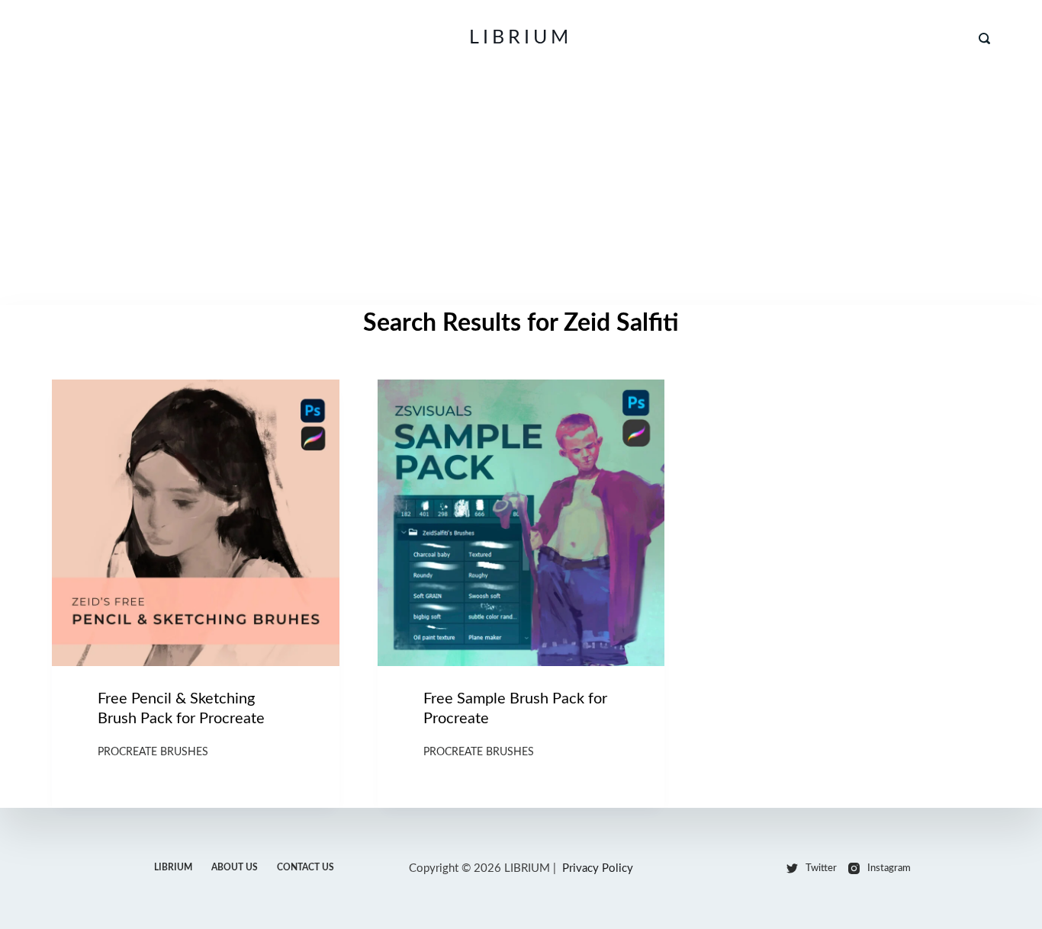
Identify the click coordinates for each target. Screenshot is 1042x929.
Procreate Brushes (153, 752)
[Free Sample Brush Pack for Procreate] (521, 523)
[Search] (984, 38)
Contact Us (305, 867)
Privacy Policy (597, 868)
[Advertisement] (521, 190)
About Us (234, 867)
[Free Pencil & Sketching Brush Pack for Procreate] (195, 523)
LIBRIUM (520, 37)
